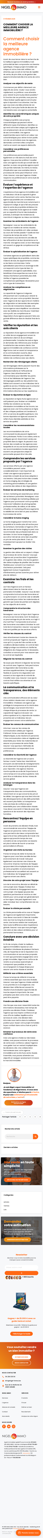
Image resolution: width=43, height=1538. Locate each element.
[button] (20, 1117)
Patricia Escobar (18, 1528)
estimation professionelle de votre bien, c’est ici (20, 1096)
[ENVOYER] (21, 1273)
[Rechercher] (35, 1136)
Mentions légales (7, 1532)
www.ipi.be (26, 1453)
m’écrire (35, 1092)
